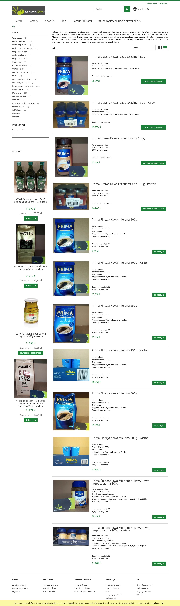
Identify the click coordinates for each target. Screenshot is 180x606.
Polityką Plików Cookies (74, 603)
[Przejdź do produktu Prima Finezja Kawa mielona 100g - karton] (71, 278)
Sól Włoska (17, 110)
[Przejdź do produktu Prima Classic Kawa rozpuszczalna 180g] (71, 75)
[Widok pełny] (165, 47)
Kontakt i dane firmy (145, 585)
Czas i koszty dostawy (82, 588)
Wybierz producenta (20, 130)
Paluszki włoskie (19, 96)
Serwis (108, 591)
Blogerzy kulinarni (144, 591)
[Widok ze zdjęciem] (160, 47)
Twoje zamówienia (50, 585)
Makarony (16, 93)
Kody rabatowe (143, 588)
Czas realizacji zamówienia (84, 591)
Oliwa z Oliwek (18, 41)
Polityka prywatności (114, 595)
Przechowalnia (49, 591)
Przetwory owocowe (21, 82)
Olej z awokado (19, 55)
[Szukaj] (127, 9)
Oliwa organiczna (20, 44)
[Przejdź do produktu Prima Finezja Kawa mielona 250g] (71, 323)
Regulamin (16, 591)
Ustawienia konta (50, 588)
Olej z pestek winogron (22, 48)
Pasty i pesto (17, 89)
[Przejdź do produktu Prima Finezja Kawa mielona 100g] (71, 235)
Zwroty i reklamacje (19, 585)
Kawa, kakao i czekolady (22, 86)
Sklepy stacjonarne (113, 585)
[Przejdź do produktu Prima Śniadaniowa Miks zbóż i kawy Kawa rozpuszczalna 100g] (71, 496)
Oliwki (15, 69)
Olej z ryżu (17, 58)
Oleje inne (16, 62)
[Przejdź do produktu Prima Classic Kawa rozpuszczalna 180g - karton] (71, 114)
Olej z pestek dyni (20, 51)
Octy (14, 75)
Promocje (16, 117)
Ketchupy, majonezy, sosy (23, 103)
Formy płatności (80, 585)
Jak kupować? (111, 598)
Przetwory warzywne (21, 79)
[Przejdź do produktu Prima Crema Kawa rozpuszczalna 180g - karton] (71, 196)
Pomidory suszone (20, 72)
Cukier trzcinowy (19, 65)
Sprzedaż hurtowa (113, 588)
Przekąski (16, 99)
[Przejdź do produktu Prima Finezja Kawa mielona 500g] (71, 411)
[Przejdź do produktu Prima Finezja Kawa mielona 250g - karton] (71, 365)
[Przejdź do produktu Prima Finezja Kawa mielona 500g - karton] (71, 451)
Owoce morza (18, 106)
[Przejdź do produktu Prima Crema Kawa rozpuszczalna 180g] (71, 157)
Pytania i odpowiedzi (20, 588)
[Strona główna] (28, 10)
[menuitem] (18, 21)
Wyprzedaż (17, 38)
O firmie (140, 595)
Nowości (16, 113)
